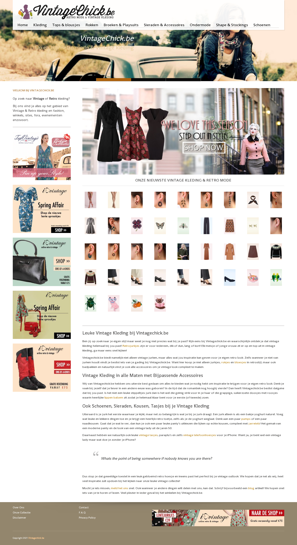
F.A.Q (82, 512)
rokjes (225, 362)
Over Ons (18, 507)
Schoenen (261, 24)
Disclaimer (19, 518)
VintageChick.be (107, 38)
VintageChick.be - (148, 79)
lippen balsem (113, 397)
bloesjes (240, 362)
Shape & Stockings (232, 24)
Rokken (91, 24)
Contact (84, 507)
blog (251, 488)
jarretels (254, 423)
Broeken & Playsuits (121, 24)
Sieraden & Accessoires (164, 24)
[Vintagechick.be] (67, 9)
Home (22, 24)
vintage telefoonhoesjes (199, 435)
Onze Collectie (21, 512)
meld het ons (119, 488)
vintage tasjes (148, 435)
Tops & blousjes (66, 24)
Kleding (40, 24)
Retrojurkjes (131, 346)
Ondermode (200, 24)
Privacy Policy (87, 518)
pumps (246, 419)
